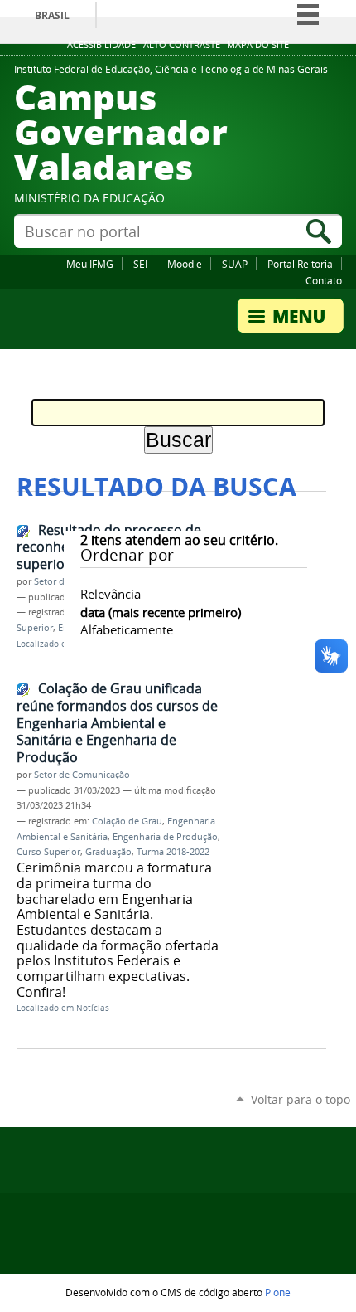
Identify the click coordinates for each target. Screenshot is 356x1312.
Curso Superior (48, 852)
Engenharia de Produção (165, 837)
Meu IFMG (89, 263)
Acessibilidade (101, 45)
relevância (110, 594)
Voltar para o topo (300, 1099)
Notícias (92, 1008)
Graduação (108, 852)
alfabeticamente (126, 629)
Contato (323, 280)
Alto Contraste (181, 45)
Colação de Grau (127, 821)
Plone (278, 1292)
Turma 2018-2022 (173, 852)
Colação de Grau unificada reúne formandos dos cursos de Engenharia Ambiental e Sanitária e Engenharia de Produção (117, 722)
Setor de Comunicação (82, 774)
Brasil (52, 15)
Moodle (184, 263)
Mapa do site (258, 45)
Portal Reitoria (300, 263)
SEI (140, 263)
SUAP (235, 263)
